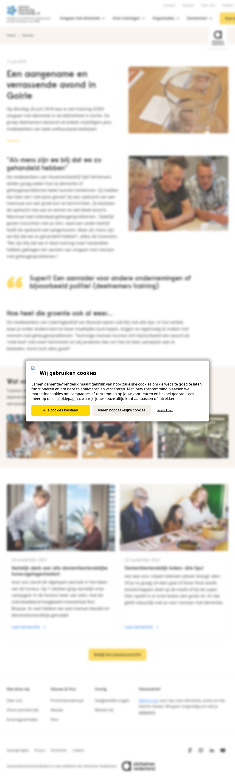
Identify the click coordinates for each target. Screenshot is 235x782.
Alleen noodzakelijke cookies (121, 410)
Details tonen (165, 410)
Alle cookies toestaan (60, 410)
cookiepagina (68, 398)
